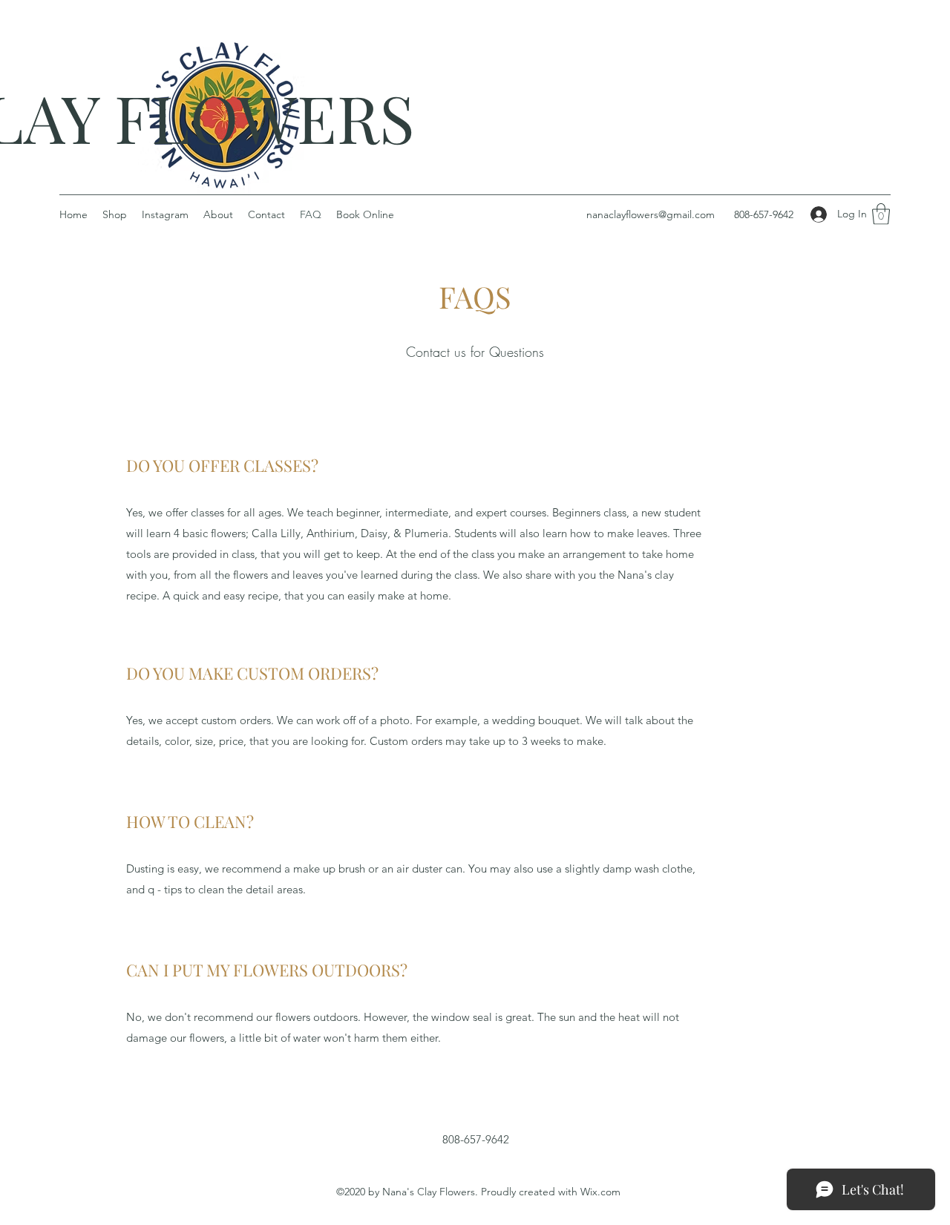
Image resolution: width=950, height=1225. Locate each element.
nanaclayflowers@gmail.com (650, 214)
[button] (881, 214)
